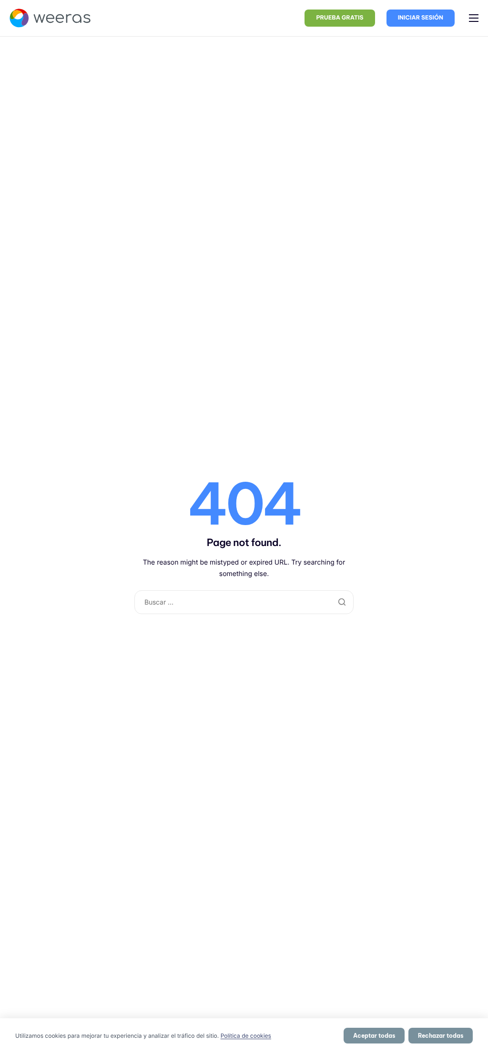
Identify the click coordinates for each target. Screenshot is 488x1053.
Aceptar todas (374, 1035)
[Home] (50, 17)
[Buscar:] (244, 601)
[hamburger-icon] (473, 18)
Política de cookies (246, 1035)
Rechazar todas (440, 1035)
